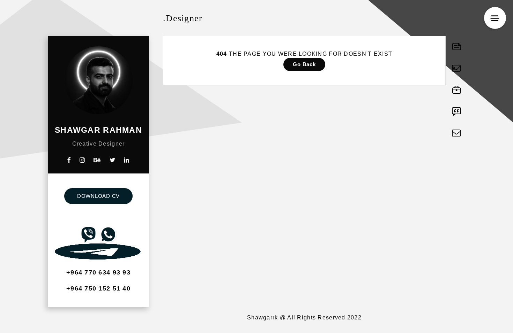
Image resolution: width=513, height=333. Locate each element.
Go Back (304, 64)
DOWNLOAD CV (98, 196)
